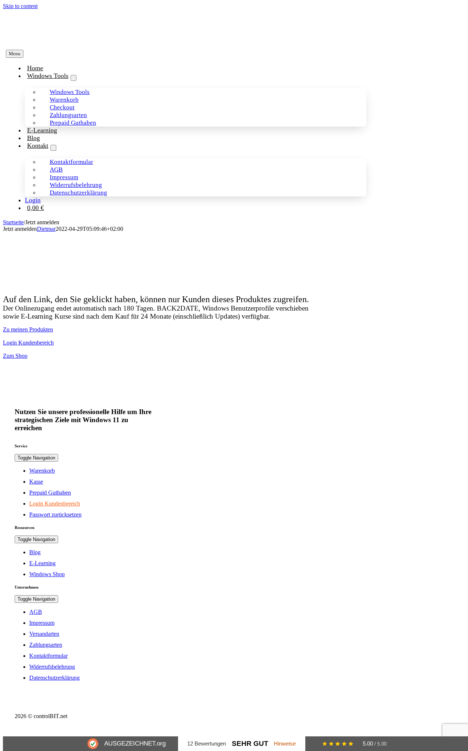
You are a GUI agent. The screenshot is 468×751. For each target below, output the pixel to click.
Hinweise (285, 743)
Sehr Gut (250, 743)
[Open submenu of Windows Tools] (73, 78)
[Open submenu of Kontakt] (53, 148)
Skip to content (20, 6)
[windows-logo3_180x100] (59, 38)
